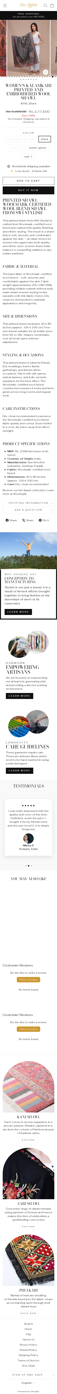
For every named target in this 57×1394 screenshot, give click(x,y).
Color (28, 133)
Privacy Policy (28, 1344)
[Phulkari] (28, 1260)
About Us (28, 1339)
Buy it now (28, 190)
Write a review (28, 979)
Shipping (28, 118)
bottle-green (37, 147)
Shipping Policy (28, 1355)
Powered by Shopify (28, 1391)
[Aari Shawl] (28, 1173)
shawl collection (34, 490)
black (44, 139)
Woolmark (20, 494)
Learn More (18, 612)
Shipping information (28, 503)
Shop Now (28, 1313)
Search (28, 1323)
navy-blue (15, 139)
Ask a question (29, 510)
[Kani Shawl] (28, 1087)
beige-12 (17, 147)
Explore (28, 1140)
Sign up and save (27, 1375)
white (31, 139)
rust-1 (28, 156)
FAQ (28, 1334)
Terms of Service (28, 1360)
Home (28, 1328)
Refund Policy (28, 1349)
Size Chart (28, 1365)
